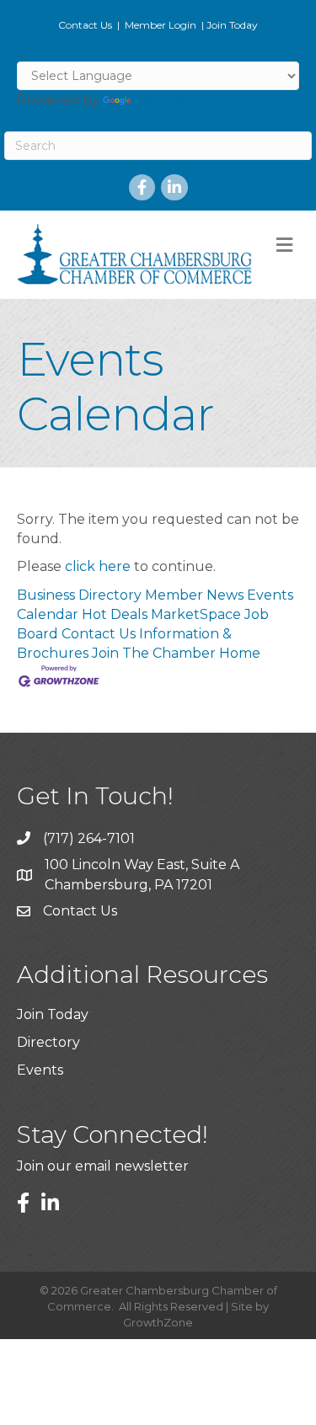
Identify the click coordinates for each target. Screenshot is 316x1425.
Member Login (160, 25)
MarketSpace (196, 614)
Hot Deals (114, 614)
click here (98, 566)
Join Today (232, 25)
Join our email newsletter (103, 1166)
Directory (48, 1042)
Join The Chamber (154, 653)
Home (239, 653)
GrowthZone (158, 1322)
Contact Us (85, 25)
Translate (165, 100)
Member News (194, 595)
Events (40, 1070)
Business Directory (79, 595)
